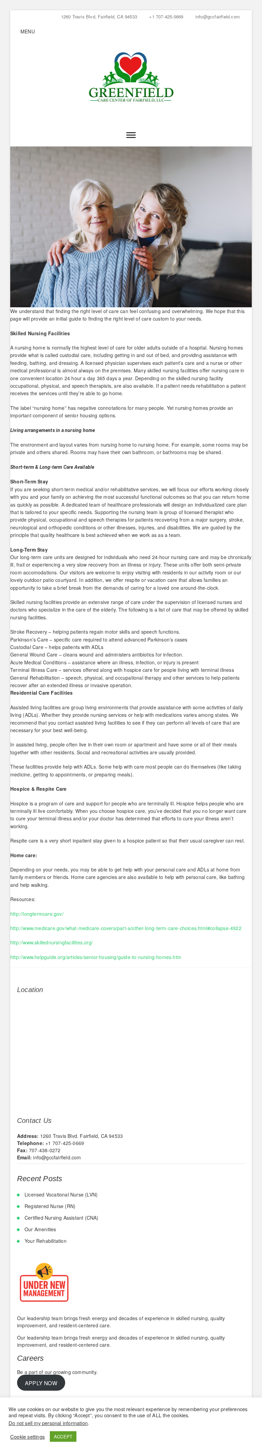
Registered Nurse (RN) (50, 1206)
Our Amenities (40, 1229)
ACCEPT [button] (63, 1436)
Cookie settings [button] (27, 1437)
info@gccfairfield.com (217, 16)
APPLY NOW (41, 1383)
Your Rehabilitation (46, 1240)
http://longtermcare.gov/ (36, 913)
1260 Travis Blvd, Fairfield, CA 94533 (98, 16)
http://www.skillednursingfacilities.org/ (51, 942)
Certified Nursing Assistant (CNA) (62, 1217)
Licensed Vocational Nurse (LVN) (61, 1194)
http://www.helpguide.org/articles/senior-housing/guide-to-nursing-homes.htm (95, 957)
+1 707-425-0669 (165, 16)
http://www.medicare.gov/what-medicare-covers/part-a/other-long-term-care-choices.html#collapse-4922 (126, 928)
